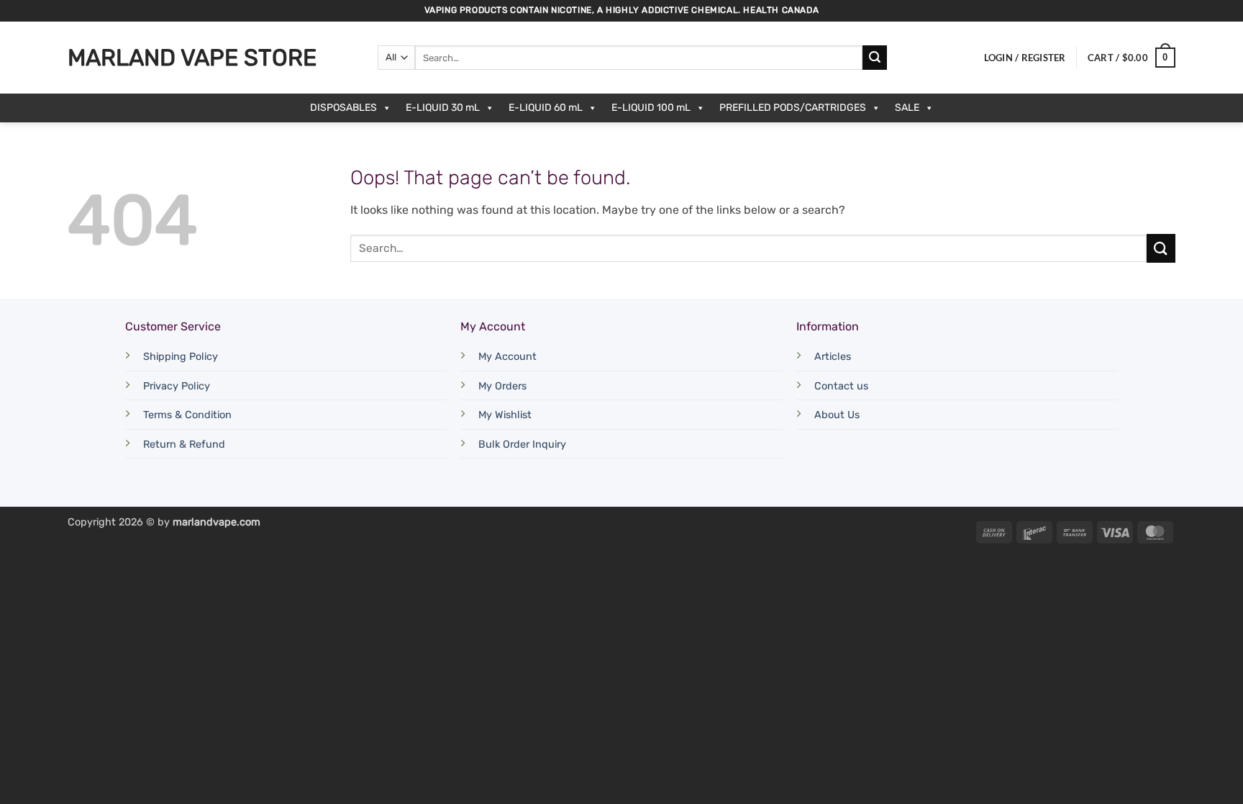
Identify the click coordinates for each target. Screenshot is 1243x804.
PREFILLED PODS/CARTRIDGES (792, 107)
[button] (1025, 58)
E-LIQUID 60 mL (546, 107)
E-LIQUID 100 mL (651, 107)
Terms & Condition (187, 415)
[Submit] (874, 57)
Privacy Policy (176, 386)
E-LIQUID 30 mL (443, 107)
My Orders (502, 386)
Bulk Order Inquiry (522, 444)
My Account (507, 357)
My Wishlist (505, 415)
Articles (832, 357)
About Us (837, 415)
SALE (907, 107)
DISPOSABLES (343, 107)
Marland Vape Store (192, 57)
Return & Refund (184, 444)
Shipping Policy (180, 357)
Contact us (841, 386)
